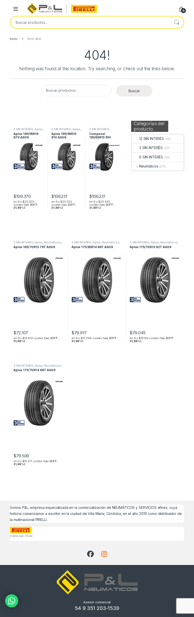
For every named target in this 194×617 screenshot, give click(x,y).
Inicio (13, 39)
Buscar (176, 22)
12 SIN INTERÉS (151, 138)
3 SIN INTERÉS (151, 148)
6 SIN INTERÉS (151, 157)
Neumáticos (148, 166)
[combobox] (89, 22)
